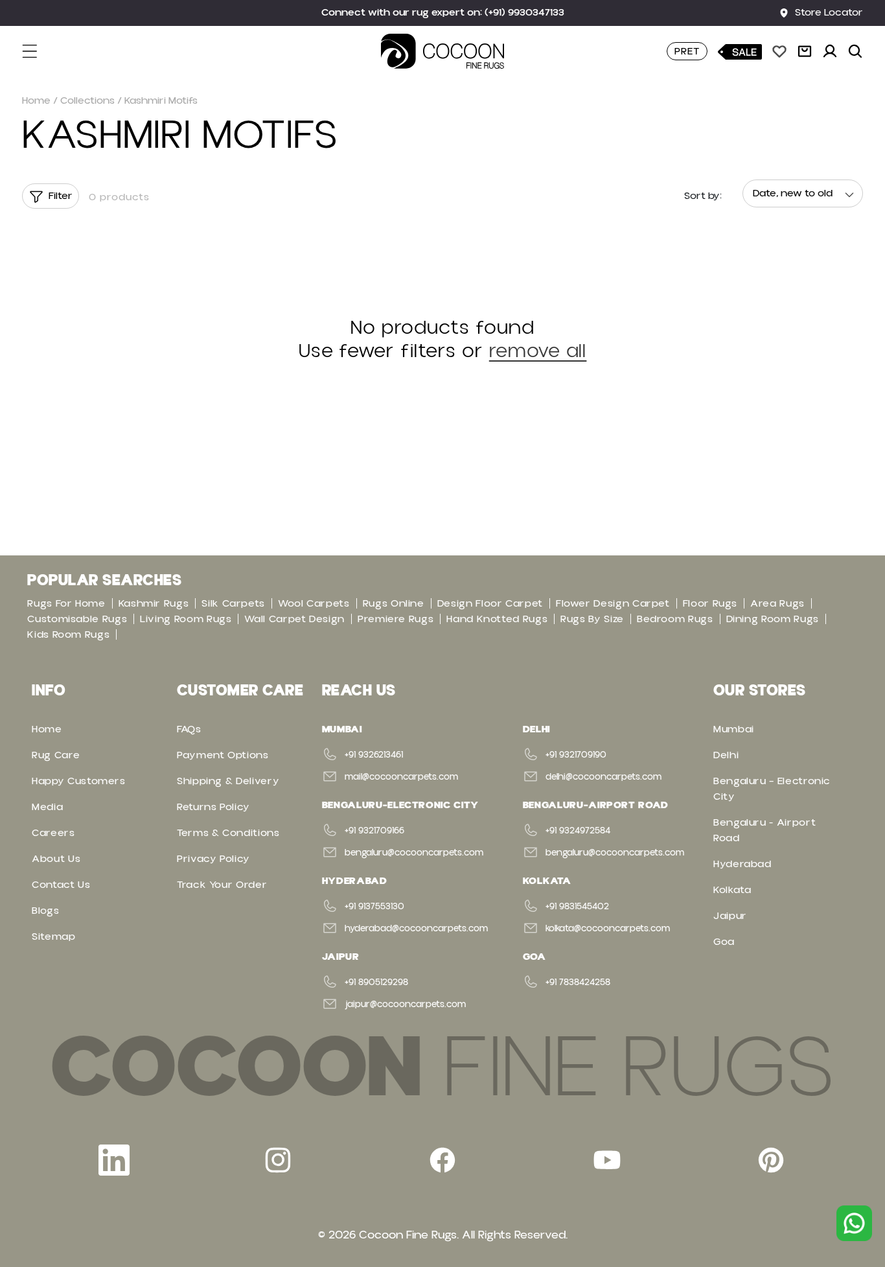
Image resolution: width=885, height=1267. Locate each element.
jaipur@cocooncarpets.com (405, 1004)
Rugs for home (66, 603)
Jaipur (730, 916)
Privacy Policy (213, 859)
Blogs (45, 910)
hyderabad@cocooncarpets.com (416, 928)
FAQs (189, 729)
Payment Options (223, 755)
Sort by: (703, 196)
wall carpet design (294, 619)
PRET (687, 51)
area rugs (777, 603)
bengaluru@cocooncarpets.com (414, 852)
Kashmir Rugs (154, 603)
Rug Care (56, 755)
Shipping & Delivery (228, 781)
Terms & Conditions (228, 833)
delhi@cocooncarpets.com (603, 777)
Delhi (726, 755)
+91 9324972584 (578, 830)
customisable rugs (77, 619)
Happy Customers (79, 781)
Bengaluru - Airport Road (764, 830)
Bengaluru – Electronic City (772, 789)
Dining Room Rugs (772, 619)
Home (36, 100)
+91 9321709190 (576, 755)
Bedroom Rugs (675, 619)
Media (47, 807)
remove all (538, 351)
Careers (53, 833)
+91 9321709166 (374, 830)
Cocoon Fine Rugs (408, 1235)
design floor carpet (490, 603)
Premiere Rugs (395, 619)
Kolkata (732, 890)
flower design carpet (613, 603)
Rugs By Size (592, 619)
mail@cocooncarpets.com (401, 777)
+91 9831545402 (577, 906)
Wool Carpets (314, 603)
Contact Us (61, 885)
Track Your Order (222, 885)
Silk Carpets (233, 603)
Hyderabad (742, 864)
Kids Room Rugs (68, 634)
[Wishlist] (779, 51)
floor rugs (710, 603)
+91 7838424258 (578, 982)
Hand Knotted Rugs (496, 619)
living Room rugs (185, 619)
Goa (724, 942)
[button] (37, 51)
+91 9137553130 (374, 906)
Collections (87, 100)
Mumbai (733, 729)
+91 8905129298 (376, 982)
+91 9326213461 (374, 755)
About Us (56, 859)
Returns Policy (213, 807)
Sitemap (53, 936)
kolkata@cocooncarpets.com (608, 928)
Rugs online (393, 603)
